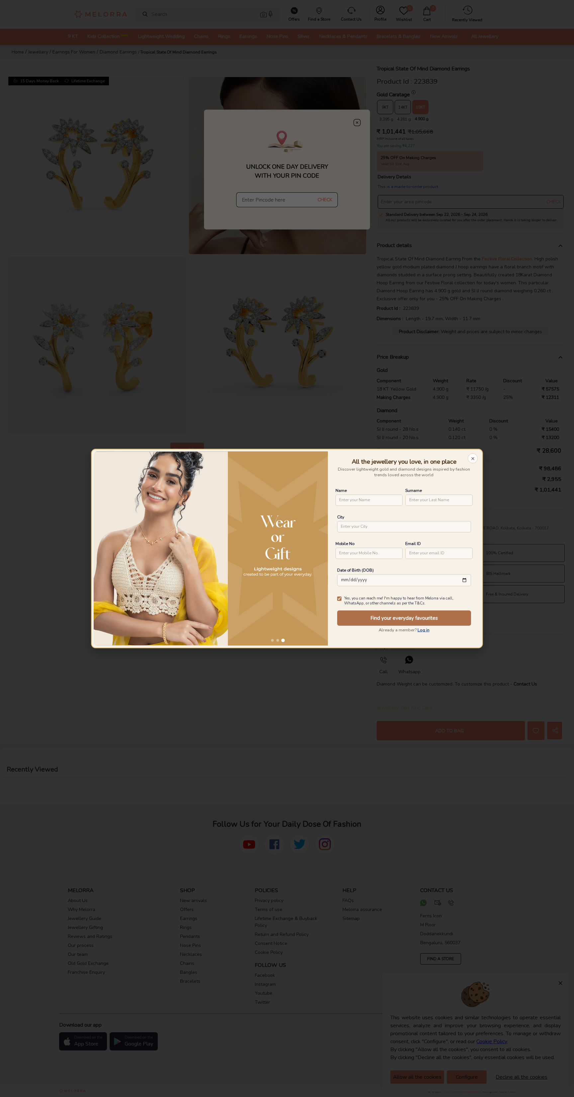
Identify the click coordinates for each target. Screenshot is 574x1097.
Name (341, 490)
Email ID (413, 543)
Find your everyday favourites (404, 618)
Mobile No (344, 543)
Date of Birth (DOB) (355, 570)
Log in (424, 630)
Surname (413, 490)
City (340, 517)
